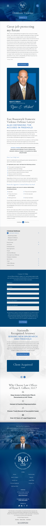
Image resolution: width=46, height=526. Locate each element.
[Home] (23, 6)
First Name (9, 282)
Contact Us (31, 483)
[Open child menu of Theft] (38, 261)
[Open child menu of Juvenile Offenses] (38, 253)
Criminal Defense (14, 483)
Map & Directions (23, 495)
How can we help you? (12, 305)
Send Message (23, 321)
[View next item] (24, 377)
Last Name (9, 287)
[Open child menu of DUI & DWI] (38, 244)
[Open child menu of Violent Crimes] (38, 265)
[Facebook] (27, 505)
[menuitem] (22, 233)
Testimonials (31, 474)
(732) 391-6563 (23, 500)
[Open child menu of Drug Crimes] (38, 242)
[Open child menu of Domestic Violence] (38, 233)
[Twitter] (24, 505)
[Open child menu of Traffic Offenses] (38, 263)
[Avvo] (19, 505)
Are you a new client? (12, 300)
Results (31, 477)
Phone (8, 291)
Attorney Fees (14, 486)
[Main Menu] (8, 6)
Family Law (14, 480)
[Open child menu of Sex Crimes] (38, 259)
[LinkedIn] (21, 505)
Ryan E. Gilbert (14, 477)
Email (8, 296)
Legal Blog (31, 480)
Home (14, 474)
